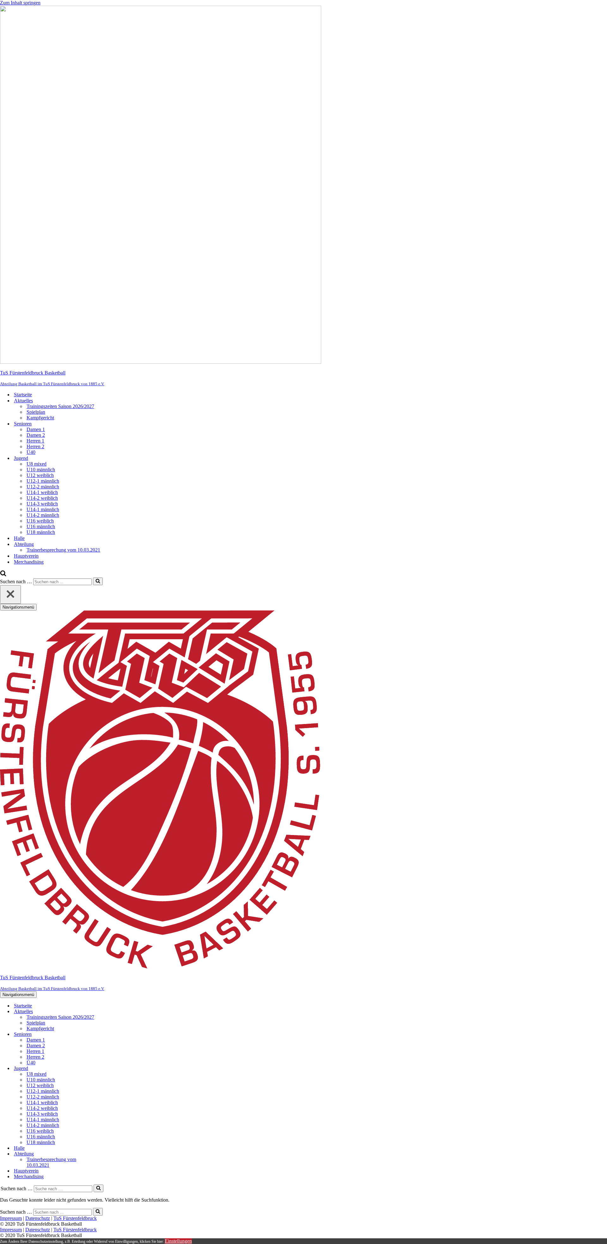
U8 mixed (36, 464)
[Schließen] (10, 594)
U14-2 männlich (43, 515)
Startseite (23, 394)
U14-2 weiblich (42, 498)
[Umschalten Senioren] (111, 1034)
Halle (19, 538)
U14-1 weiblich (42, 492)
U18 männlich (41, 532)
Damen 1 (36, 429)
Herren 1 (35, 440)
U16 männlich (41, 526)
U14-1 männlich (43, 509)
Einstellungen (178, 1241)
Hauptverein (26, 556)
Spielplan (36, 412)
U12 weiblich (40, 475)
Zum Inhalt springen (20, 2)
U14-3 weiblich (42, 503)
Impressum (11, 1218)
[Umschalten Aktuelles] (111, 1011)
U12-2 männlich (43, 486)
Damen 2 (36, 435)
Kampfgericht (40, 417)
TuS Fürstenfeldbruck (75, 1218)
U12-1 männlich (43, 481)
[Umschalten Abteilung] (111, 1154)
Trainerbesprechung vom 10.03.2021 (63, 550)
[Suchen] (3, 574)
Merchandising (29, 562)
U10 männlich (41, 469)
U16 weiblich (40, 520)
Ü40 (31, 452)
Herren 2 (35, 446)
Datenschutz (37, 1218)
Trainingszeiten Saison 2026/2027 (60, 406)
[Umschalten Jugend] (111, 1068)
